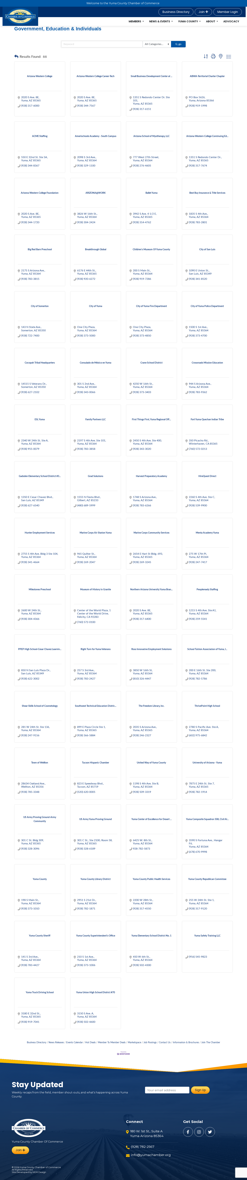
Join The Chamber (210, 1042)
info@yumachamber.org (151, 1155)
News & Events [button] (160, 21)
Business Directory (176, 12)
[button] (16, 57)
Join (202, 12)
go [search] (179, 44)
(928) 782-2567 (142, 1147)
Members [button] (135, 21)
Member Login (227, 12)
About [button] (211, 21)
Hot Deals (90, 1042)
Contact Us (165, 1042)
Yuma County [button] (188, 21)
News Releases (56, 1042)
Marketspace (134, 1042)
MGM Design (39, 1172)
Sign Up (200, 1090)
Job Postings (150, 1042)
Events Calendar (74, 1042)
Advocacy (231, 21)
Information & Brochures (186, 1042)
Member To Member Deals (112, 1042)
